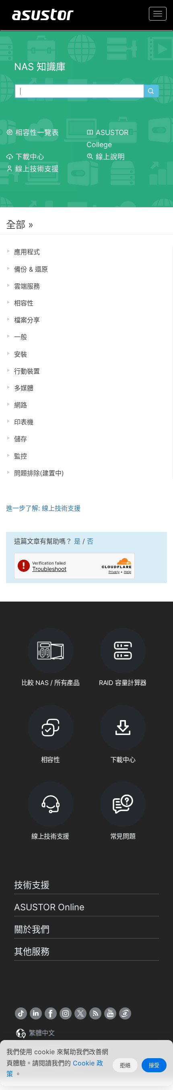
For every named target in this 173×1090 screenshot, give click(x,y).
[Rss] (95, 1013)
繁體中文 (41, 1033)
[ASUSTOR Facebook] (51, 1013)
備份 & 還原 (31, 269)
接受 (154, 1065)
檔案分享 (27, 320)
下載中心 (29, 156)
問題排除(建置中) (39, 473)
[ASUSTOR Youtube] (110, 1013)
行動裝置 (27, 371)
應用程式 (27, 252)
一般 (20, 337)
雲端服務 (27, 286)
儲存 (20, 439)
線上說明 (110, 156)
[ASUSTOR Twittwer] (80, 1013)
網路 (20, 405)
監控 (20, 456)
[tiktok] (21, 1013)
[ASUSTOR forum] (125, 1013)
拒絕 (125, 1065)
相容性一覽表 (37, 132)
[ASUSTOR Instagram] (66, 1013)
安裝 (20, 354)
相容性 (23, 303)
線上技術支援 (37, 168)
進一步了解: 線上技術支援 (43, 508)
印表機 (23, 422)
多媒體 (23, 388)
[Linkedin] (36, 1013)
